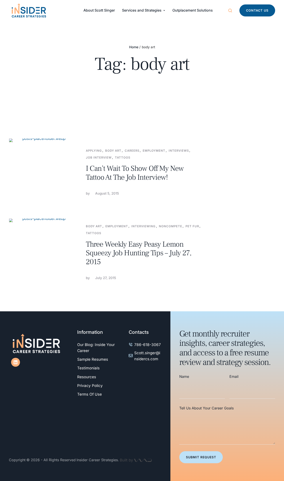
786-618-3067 (147, 344)
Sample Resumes (92, 359)
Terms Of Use (89, 394)
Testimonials (88, 368)
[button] (257, 10)
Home (133, 47)
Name (184, 376)
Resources (86, 377)
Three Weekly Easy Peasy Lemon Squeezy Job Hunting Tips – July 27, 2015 (138, 253)
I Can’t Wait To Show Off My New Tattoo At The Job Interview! (135, 172)
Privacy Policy (90, 385)
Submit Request (201, 457)
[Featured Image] (42, 172)
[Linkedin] (15, 362)
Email (234, 376)
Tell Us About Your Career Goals (206, 408)
